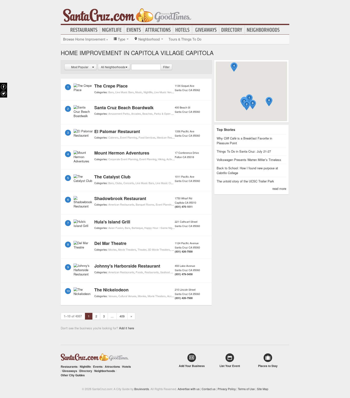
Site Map (262, 389)
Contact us (208, 389)
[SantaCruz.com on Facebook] (3, 86)
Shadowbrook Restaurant (120, 198)
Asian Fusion (115, 228)
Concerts (128, 183)
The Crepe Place (111, 86)
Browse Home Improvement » (85, 39)
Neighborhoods (263, 30)
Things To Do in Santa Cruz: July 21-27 (244, 151)
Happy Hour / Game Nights (160, 228)
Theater (142, 249)
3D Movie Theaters (159, 249)
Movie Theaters (127, 249)
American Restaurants (121, 204)
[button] (249, 99)
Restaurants (84, 30)
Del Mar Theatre (110, 243)
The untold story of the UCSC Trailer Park (245, 181)
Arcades (136, 113)
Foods (139, 272)
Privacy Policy (227, 389)
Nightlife (112, 30)
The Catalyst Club (112, 177)
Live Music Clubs (165, 183)
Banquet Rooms (145, 204)
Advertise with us (189, 389)
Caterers (113, 137)
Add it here (126, 328)
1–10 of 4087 (73, 316)
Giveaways (205, 30)
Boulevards (141, 389)
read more (279, 188)
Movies (112, 249)
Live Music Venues (165, 92)
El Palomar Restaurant (117, 131)
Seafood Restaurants (172, 272)
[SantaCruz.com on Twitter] (3, 93)
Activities (171, 159)
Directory (232, 30)
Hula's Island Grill (112, 222)
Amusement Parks (119, 113)
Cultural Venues (127, 296)
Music (138, 92)
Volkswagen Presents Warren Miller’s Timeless (249, 159)
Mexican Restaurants (169, 137)
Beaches (147, 113)
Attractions (158, 30)
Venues (112, 296)
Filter (166, 67)
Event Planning (128, 137)
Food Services (147, 137)
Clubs (118, 183)
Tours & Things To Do (185, 39)
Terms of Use (246, 389)
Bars (111, 92)
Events (133, 30)
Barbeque (137, 228)
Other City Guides (73, 375)
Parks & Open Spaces (167, 113)
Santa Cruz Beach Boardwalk (124, 107)
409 (122, 316)
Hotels (182, 30)
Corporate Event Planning (123, 159)
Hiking (161, 159)
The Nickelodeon (111, 290)
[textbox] (146, 67)
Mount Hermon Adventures (121, 153)
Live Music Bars (124, 92)
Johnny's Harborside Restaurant (127, 266)
